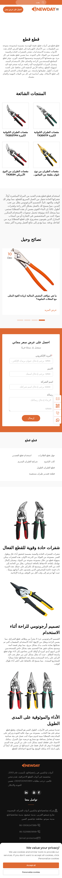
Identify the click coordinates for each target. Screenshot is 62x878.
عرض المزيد (51, 310)
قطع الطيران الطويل (46, 467)
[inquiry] (57, 398)
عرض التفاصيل (46, 115)
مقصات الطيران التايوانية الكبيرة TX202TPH (15, 134)
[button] (42, 320)
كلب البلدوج (49, 461)
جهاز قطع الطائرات (46, 455)
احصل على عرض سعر (13, 9)
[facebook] (38, 792)
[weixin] (57, 405)
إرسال (31, 418)
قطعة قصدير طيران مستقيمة (42, 473)
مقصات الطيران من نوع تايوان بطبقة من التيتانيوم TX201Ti (46, 173)
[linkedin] (26, 792)
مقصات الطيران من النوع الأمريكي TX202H (15, 173)
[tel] (57, 413)
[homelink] (44, 9)
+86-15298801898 (28, 831)
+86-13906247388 (28, 825)
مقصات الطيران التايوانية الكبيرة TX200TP (46, 134)
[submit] (43, 2)
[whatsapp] (57, 420)
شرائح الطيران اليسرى (28, 461)
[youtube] (34, 792)
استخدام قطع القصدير (21, 455)
